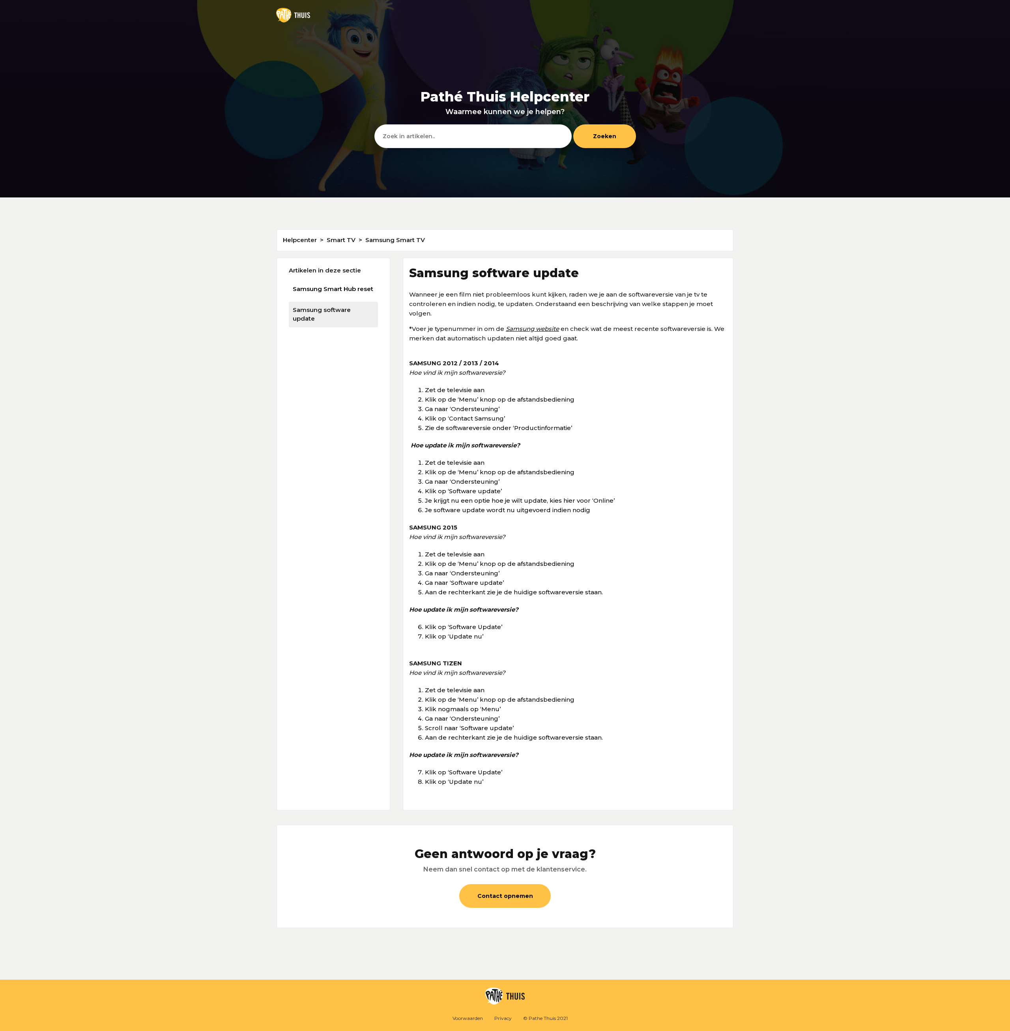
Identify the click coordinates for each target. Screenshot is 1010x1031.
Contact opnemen (505, 896)
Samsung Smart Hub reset (333, 289)
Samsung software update (322, 314)
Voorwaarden (468, 1018)
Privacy (503, 1018)
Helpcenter (300, 240)
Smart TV (341, 240)
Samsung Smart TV (395, 240)
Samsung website (532, 328)
